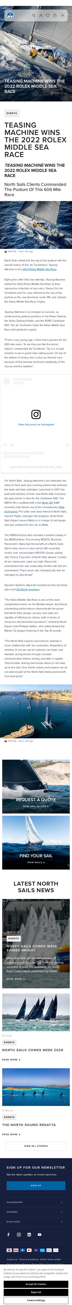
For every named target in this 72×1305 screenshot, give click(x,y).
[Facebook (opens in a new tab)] (8, 1234)
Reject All (36, 1292)
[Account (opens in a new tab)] (41, 15)
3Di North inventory (28, 589)
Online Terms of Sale (50, 1259)
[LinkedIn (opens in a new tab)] (29, 1234)
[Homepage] (10, 15)
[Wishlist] (48, 15)
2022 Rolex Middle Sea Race (39, 269)
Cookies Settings (36, 1300)
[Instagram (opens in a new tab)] (19, 1234)
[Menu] (63, 15)
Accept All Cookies (36, 1284)
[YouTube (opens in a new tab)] (39, 1234)
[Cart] (55, 15)
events (12, 113)
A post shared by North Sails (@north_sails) (36, 466)
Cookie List (12, 1259)
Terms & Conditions (29, 1259)
